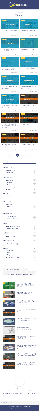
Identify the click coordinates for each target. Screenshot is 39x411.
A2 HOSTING (21, 236)
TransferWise (21, 216)
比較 (13, 274)
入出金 (24, 271)
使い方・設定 (17, 271)
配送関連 (26, 274)
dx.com (21, 182)
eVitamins (21, 197)
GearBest (21, 184)
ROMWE (21, 206)
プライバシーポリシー (16, 406)
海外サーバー (20, 233)
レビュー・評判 (8, 271)
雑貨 (20, 248)
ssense (21, 209)
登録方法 (19, 274)
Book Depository (21, 228)
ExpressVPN (21, 170)
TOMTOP (21, 189)
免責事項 (26, 406)
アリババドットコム (21, 257)
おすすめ (6, 269)
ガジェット (20, 177)
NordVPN (21, 172)
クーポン (25, 269)
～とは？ (33, 274)
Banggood (21, 180)
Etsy (21, 252)
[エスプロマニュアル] (19, 6)
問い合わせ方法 (32, 271)
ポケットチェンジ (21, 218)
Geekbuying (21, 187)
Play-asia (21, 255)
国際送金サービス (20, 213)
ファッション (20, 201)
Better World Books (21, 226)
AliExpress (21, 250)
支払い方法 (7, 274)
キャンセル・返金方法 (15, 269)
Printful (21, 204)
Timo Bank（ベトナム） (21, 244)
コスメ (20, 193)
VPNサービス (20, 167)
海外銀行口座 (20, 240)
